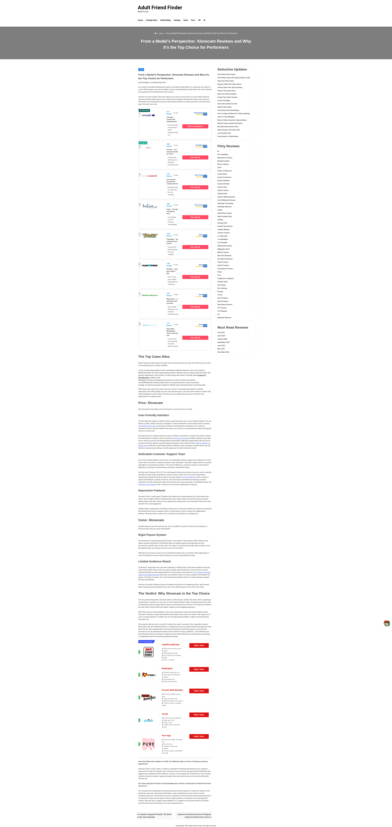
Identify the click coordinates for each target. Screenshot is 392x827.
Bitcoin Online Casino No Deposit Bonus (232, 120)
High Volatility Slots (224, 216)
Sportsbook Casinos (224, 305)
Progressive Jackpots (225, 278)
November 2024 (223, 352)
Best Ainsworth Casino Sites (227, 127)
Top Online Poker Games (226, 74)
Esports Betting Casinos (226, 197)
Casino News (222, 174)
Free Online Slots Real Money (228, 110)
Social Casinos (222, 301)
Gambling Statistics (224, 207)
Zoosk (165, 714)
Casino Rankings (223, 181)
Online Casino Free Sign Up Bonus (229, 87)
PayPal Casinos (223, 265)
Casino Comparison (224, 171)
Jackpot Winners (223, 229)
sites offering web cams (147, 426)
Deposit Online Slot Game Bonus (229, 84)
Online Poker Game (224, 107)
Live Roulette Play (224, 133)
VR (199, 20)
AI (204, 20)
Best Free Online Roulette (226, 94)
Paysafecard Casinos (225, 269)
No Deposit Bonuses (225, 259)
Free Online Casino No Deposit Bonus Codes (233, 78)
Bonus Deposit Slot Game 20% (228, 130)
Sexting (177, 20)
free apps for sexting (181, 438)
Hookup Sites (151, 20)
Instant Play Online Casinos (227, 97)
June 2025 (221, 346)
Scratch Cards (222, 282)
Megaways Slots (223, 249)
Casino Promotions (224, 177)
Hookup (220, 220)
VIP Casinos (222, 308)
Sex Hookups (222, 288)
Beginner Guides (223, 161)
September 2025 (223, 342)
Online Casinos (222, 262)
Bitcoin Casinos (223, 164)
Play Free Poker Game (225, 81)
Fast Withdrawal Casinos (226, 200)
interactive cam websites (147, 484)
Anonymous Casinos (224, 158)
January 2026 (222, 339)
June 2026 (221, 336)
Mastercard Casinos (224, 246)
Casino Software (223, 184)
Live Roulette (222, 243)
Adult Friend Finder (160, 8)
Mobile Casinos (223, 252)
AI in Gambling (222, 154)
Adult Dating (165, 20)
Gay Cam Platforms (189, 477)
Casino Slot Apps (223, 100)
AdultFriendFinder (171, 644)
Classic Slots (222, 187)
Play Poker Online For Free (227, 104)
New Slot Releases (224, 256)
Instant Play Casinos (225, 226)
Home (140, 20)
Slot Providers (222, 298)
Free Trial (199, 645)
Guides (220, 210)
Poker (219, 272)
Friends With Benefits (172, 690)
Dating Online (222, 194)
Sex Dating (221, 285)
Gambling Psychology (225, 203)
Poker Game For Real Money (227, 136)
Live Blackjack (222, 239)
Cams (185, 20)
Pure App (166, 735)
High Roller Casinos (224, 213)
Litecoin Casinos (223, 233)
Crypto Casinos (223, 190)
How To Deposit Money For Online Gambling (233, 114)
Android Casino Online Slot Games (229, 123)
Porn (193, 20)
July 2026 (221, 332)
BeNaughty (167, 668)
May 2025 (221, 349)
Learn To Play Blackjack (226, 117)
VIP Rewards (222, 311)
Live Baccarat (222, 236)
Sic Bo (219, 295)
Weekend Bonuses (224, 318)
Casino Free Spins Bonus (226, 91)
